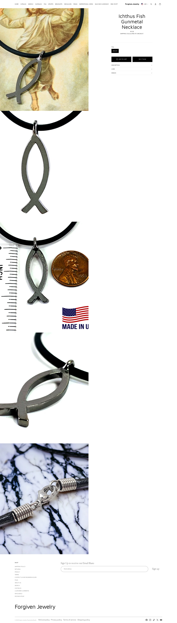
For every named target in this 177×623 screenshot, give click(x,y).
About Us (18, 583)
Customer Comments (22, 591)
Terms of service (69, 620)
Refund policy (44, 620)
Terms (17, 574)
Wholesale (18, 593)
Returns (17, 569)
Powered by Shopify (31, 620)
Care (113, 69)
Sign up (155, 569)
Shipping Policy (20, 566)
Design (113, 73)
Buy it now (142, 59)
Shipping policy (83, 620)
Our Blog (18, 588)
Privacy (17, 572)
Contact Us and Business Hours (25, 577)
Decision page (19, 596)
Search (17, 585)
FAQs (16, 580)
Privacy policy (56, 620)
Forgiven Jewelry (22, 620)
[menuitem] (16, 4)
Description (115, 65)
